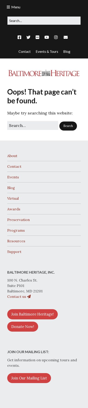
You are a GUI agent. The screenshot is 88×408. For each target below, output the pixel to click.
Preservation (18, 219)
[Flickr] (37, 37)
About (12, 155)
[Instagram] (56, 37)
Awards (13, 209)
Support (14, 251)
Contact (14, 166)
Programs (16, 230)
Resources (16, 241)
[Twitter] (28, 37)
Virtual (13, 198)
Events (13, 177)
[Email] (65, 37)
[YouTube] (46, 37)
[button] (68, 126)
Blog (11, 187)
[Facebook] (20, 37)
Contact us (17, 296)
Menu (15, 7)
